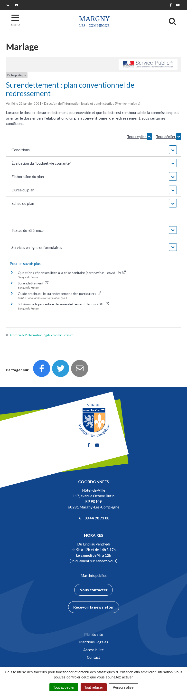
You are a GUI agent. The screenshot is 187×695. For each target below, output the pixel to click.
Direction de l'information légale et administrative (41, 335)
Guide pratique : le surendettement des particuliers (57, 293)
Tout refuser (93, 687)
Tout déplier (166, 136)
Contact (93, 657)
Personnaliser (124, 687)
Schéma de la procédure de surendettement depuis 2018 (61, 304)
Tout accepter (64, 687)
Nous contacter (93, 589)
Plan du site (93, 634)
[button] (93, 149)
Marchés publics (94, 575)
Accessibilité (93, 650)
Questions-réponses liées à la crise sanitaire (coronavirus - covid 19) (70, 273)
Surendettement (31, 283)
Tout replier (137, 136)
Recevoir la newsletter (93, 607)
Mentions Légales (93, 642)
